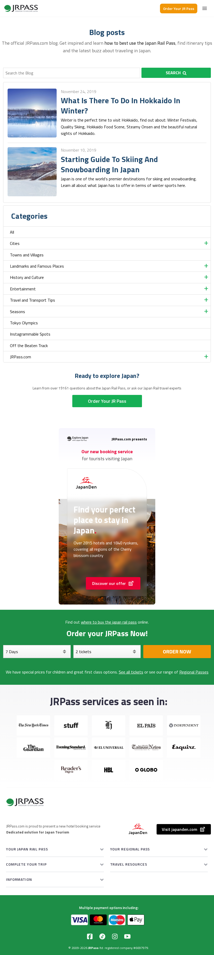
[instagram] (115, 936)
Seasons (17, 311)
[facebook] (90, 936)
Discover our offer (109, 583)
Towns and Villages (27, 255)
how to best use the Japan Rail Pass (139, 43)
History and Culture (27, 277)
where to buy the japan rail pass (109, 622)
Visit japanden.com (179, 829)
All (12, 232)
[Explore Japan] (21, 8)
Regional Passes (194, 672)
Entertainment (23, 289)
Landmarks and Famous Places (37, 266)
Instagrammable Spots (30, 334)
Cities (15, 243)
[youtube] (127, 936)
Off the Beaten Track (29, 345)
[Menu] (204, 8)
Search (173, 73)
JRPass (93, 947)
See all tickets (131, 672)
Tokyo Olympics (24, 323)
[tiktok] (102, 936)
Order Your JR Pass (178, 8)
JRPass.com (20, 357)
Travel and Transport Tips (32, 300)
